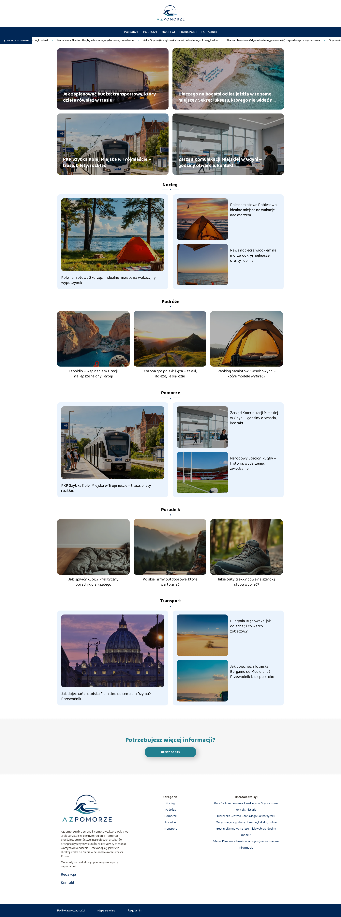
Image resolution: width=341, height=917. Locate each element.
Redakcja (68, 874)
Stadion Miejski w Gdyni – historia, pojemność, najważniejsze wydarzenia (209, 41)
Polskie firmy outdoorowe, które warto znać (170, 582)
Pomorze (131, 31)
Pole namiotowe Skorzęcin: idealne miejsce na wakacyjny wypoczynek (108, 280)
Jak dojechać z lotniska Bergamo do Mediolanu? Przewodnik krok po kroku (252, 671)
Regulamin (134, 910)
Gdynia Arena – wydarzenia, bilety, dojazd (290, 41)
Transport (188, 31)
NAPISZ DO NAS (170, 752)
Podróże (150, 31)
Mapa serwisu (106, 910)
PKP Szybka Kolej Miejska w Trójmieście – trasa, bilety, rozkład (107, 162)
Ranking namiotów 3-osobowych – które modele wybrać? (246, 374)
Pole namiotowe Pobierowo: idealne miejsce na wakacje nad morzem (253, 210)
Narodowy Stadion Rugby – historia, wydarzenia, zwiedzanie (253, 463)
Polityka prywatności (71, 910)
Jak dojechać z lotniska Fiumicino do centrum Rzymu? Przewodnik (106, 696)
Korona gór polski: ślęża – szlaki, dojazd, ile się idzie (170, 374)
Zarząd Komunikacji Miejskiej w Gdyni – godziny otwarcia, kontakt (220, 162)
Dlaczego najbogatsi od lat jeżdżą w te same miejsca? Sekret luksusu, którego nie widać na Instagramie (226, 97)
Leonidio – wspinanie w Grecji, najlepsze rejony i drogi (93, 374)
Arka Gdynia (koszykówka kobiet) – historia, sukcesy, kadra (116, 41)
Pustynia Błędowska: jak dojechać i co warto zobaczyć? (250, 626)
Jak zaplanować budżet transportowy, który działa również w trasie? (109, 97)
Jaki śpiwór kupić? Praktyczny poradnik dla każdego (93, 582)
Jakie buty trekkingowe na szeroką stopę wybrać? (246, 582)
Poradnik (209, 31)
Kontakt (68, 882)
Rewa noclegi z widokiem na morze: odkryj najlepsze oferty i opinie (253, 255)
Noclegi (168, 31)
